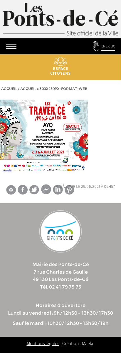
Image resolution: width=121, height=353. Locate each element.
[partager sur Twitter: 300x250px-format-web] (34, 190)
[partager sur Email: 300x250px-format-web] (11, 191)
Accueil (9, 88)
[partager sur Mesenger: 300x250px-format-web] (46, 191)
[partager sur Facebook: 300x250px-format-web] (23, 190)
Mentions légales (43, 343)
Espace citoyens (60, 71)
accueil (28, 88)
